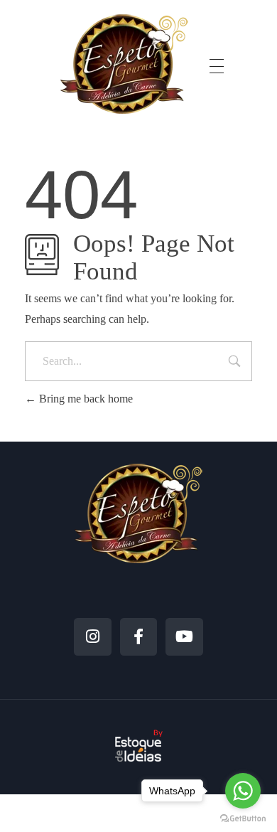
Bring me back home (84, 399)
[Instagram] (93, 637)
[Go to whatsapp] (243, 791)
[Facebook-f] (139, 637)
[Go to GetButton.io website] (243, 818)
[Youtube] (184, 637)
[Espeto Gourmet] (124, 64)
